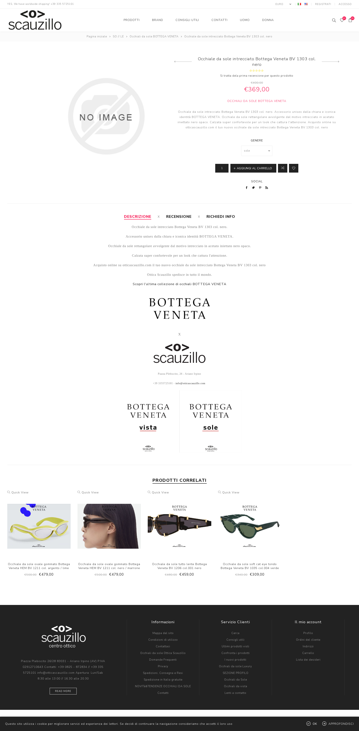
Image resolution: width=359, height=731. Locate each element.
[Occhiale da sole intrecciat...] (183, 62)
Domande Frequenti (163, 660)
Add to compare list (30, 522)
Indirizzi (308, 646)
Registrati (323, 4)
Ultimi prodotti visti (235, 646)
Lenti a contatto (235, 693)
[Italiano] (299, 4)
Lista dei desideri (308, 660)
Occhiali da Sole (235, 680)
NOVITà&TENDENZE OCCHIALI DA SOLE (163, 686)
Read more (63, 691)
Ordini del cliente (308, 640)
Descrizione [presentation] (137, 216)
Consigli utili (235, 640)
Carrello (308, 653)
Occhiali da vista (235, 686)
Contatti (163, 693)
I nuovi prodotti (235, 660)
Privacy (163, 666)
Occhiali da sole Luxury (235, 666)
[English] (306, 4)
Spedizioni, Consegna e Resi (163, 673)
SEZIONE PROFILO (235, 673)
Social (257, 181)
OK (315, 724)
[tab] (138, 216)
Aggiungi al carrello (47, 522)
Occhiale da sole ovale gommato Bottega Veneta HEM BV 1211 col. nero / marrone (109, 566)
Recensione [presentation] (179, 216)
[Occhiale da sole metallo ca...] (330, 62)
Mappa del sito (163, 633)
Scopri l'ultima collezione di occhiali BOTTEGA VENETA (179, 284)
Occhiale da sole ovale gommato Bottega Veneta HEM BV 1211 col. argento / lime (39, 566)
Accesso (345, 4)
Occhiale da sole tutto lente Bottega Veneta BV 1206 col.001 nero (179, 566)
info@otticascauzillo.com (190, 383)
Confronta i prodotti (235, 653)
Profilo (308, 633)
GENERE (257, 140)
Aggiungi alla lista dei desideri (39, 522)
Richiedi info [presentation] (221, 216)
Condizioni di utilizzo (163, 640)
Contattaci (163, 646)
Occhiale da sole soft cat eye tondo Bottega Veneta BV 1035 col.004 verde (250, 566)
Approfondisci (341, 724)
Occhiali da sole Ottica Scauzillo (163, 653)
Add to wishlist (293, 168)
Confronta (282, 168)
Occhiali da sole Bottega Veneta (256, 101)
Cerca (235, 633)
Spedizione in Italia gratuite (163, 680)
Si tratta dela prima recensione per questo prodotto (256, 76)
